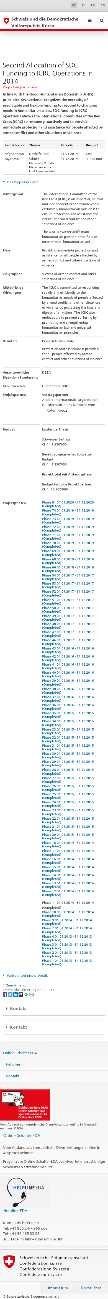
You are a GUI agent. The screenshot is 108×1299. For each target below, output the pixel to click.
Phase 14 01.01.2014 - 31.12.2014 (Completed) (69, 876)
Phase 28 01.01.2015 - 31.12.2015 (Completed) (69, 771)
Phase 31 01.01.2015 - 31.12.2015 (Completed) (69, 747)
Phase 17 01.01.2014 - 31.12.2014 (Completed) (69, 852)
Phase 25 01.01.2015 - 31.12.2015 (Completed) (69, 795)
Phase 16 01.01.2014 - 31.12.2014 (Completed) (69, 860)
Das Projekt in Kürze (22, 182)
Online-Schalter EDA (20, 1052)
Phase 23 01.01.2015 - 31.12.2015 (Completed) (69, 811)
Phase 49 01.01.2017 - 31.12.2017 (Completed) (69, 617)
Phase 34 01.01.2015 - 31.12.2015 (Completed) (69, 722)
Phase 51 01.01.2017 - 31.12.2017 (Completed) (69, 601)
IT (83, 5)
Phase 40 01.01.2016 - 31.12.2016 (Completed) (69, 674)
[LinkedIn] (16, 994)
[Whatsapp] (26, 994)
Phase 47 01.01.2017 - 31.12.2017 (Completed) (69, 633)
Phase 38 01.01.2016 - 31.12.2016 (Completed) (69, 690)
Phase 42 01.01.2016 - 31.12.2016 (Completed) (69, 658)
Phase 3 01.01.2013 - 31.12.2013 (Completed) (68, 946)
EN (103, 5)
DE (74, 5)
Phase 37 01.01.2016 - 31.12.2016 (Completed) (69, 698)
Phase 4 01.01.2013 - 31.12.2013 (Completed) (68, 938)
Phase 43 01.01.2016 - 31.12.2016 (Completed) (69, 650)
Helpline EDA (15, 1210)
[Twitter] (10, 994)
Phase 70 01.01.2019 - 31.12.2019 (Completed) (69, 544)
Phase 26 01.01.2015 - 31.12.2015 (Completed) (69, 787)
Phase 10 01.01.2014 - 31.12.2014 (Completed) (69, 913)
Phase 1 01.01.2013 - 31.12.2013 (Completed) (68, 962)
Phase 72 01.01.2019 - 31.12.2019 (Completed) (69, 528)
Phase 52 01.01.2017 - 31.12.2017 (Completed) (69, 593)
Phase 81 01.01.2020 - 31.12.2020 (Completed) (69, 504)
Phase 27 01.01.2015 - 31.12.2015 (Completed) (69, 779)
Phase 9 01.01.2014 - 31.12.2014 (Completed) (68, 921)
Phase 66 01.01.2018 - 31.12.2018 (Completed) (69, 569)
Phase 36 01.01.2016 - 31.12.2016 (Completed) (69, 706)
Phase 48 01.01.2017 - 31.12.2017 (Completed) (69, 625)
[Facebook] (5, 994)
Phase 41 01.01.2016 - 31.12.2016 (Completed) (69, 666)
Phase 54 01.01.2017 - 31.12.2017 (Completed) (69, 577)
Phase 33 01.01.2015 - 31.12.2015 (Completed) (69, 731)
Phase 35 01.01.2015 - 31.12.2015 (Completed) (69, 714)
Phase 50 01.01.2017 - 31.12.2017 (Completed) (69, 609)
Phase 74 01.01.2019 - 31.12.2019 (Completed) (69, 512)
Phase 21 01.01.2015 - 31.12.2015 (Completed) (69, 828)
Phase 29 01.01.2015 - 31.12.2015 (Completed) (69, 763)
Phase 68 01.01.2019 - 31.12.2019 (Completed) (69, 561)
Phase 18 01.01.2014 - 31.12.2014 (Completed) (69, 844)
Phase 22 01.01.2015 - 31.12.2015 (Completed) (69, 820)
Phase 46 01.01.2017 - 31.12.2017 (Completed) (69, 641)
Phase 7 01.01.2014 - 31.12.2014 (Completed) (68, 929)
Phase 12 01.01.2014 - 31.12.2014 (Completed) (69, 893)
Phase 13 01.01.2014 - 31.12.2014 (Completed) (69, 884)
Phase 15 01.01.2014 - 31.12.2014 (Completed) (69, 868)
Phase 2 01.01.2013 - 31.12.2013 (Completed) (68, 954)
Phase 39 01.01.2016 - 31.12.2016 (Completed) (69, 682)
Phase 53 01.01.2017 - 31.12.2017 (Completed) (69, 585)
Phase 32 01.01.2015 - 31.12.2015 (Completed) (69, 739)
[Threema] (21, 994)
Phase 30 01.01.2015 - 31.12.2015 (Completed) (69, 755)
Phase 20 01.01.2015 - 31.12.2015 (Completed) (69, 836)
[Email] (31, 994)
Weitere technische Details (27, 975)
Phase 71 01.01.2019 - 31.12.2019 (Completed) (69, 536)
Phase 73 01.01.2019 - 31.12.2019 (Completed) (69, 520)
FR (93, 5)
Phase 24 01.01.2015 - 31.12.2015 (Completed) (69, 803)
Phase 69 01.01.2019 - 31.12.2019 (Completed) (69, 552)
